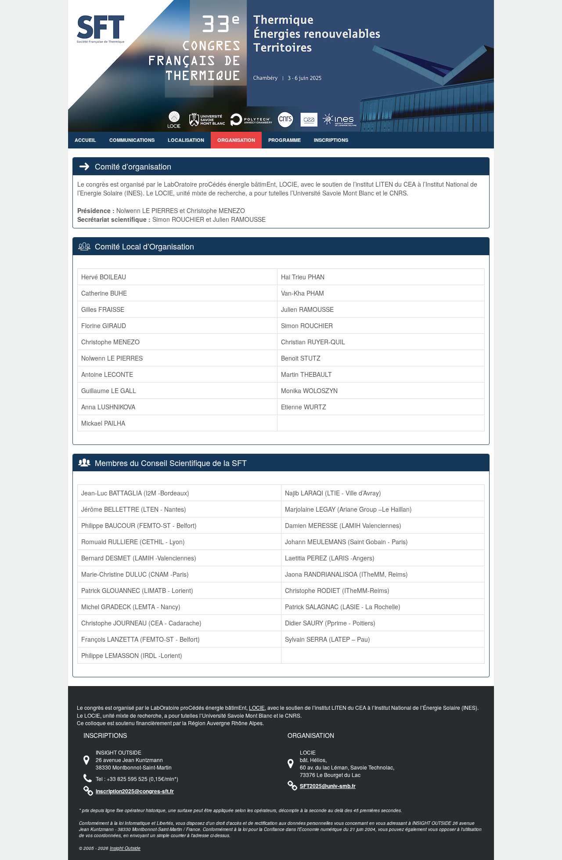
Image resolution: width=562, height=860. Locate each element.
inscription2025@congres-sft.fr (135, 791)
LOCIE (257, 707)
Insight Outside (125, 848)
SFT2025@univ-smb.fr (328, 786)
